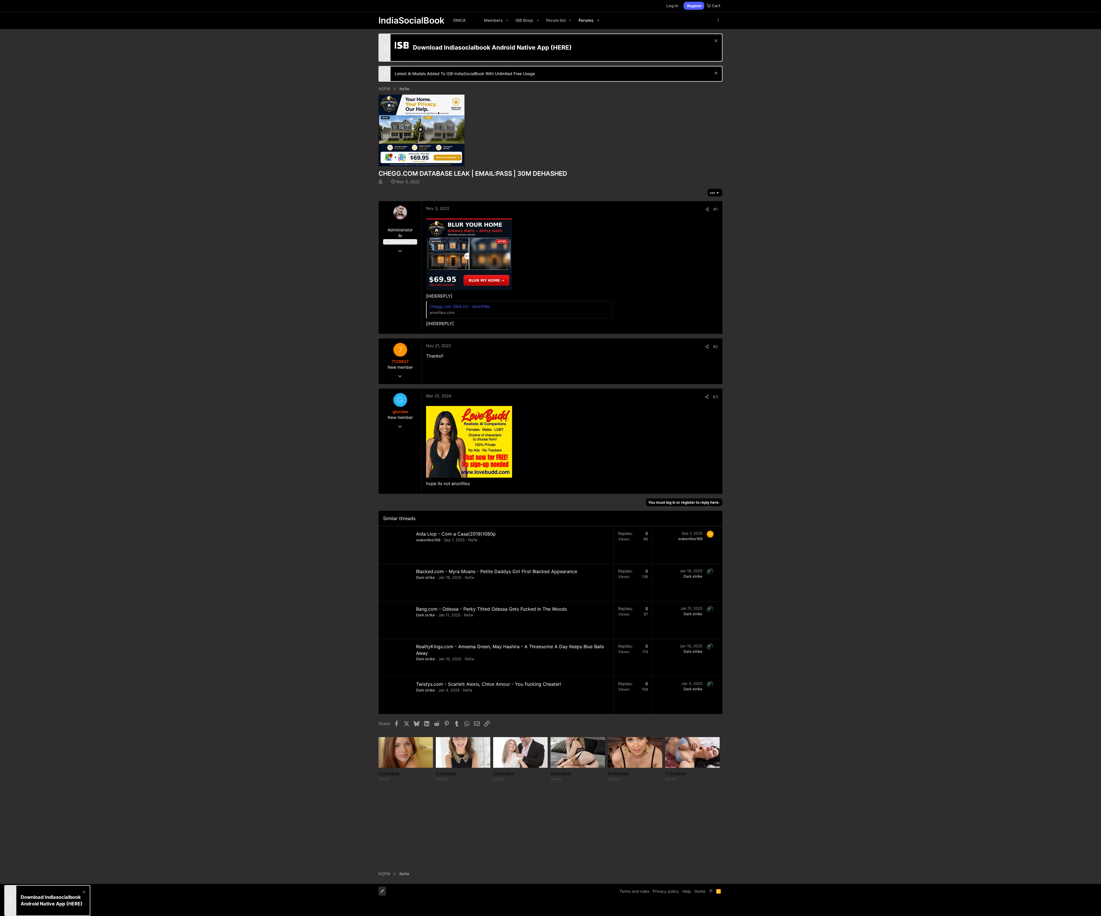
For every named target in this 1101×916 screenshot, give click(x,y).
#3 (715, 396)
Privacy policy (666, 891)
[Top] (711, 891)
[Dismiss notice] (715, 41)
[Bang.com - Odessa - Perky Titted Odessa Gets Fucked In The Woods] (397, 620)
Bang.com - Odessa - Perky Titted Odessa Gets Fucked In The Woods (491, 609)
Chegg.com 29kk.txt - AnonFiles (460, 306)
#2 (715, 346)
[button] (507, 20)
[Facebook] (694, 907)
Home (699, 891)
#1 (715, 209)
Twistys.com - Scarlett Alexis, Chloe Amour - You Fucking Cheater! (488, 684)
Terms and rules (634, 891)
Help (686, 891)
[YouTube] (720, 907)
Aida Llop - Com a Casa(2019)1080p (456, 534)
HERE (561, 47)
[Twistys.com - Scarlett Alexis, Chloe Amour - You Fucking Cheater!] (397, 695)
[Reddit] (711, 907)
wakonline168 (428, 540)
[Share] (707, 209)
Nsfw (473, 540)
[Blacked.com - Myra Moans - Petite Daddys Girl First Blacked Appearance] (397, 582)
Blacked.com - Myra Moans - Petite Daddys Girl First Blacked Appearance (496, 571)
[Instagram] (702, 907)
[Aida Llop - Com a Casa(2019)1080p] (397, 545)
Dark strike (425, 577)
